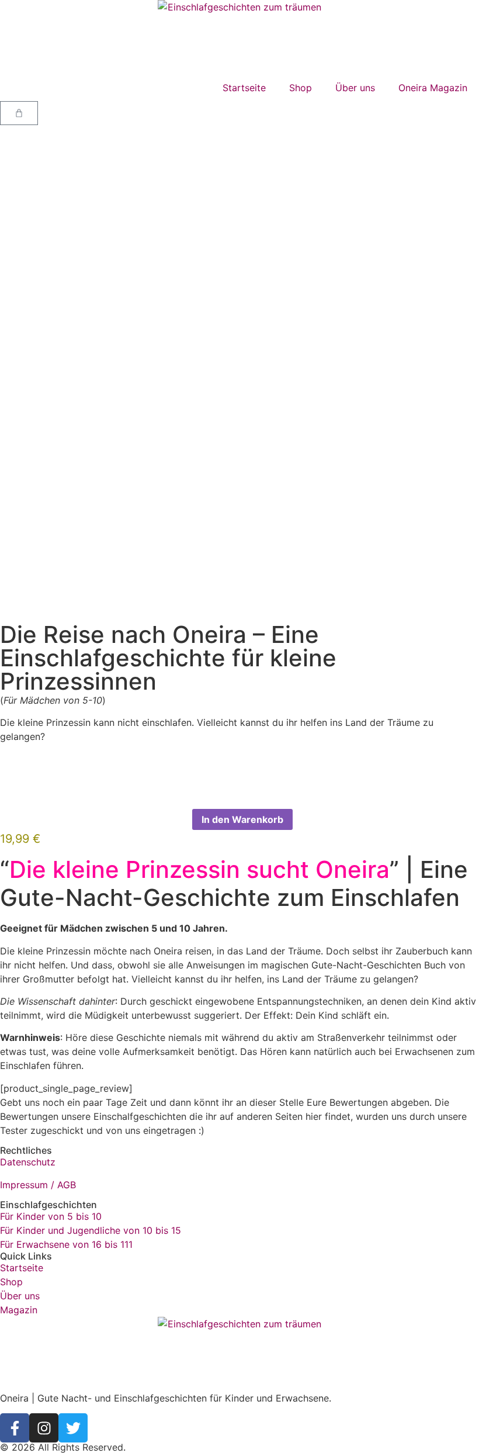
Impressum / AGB (38, 1185)
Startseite (244, 88)
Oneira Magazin (432, 88)
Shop (300, 88)
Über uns (355, 88)
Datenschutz (27, 1162)
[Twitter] (73, 1427)
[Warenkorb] (19, 113)
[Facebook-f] (14, 1427)
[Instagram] (43, 1427)
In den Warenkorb (242, 819)
